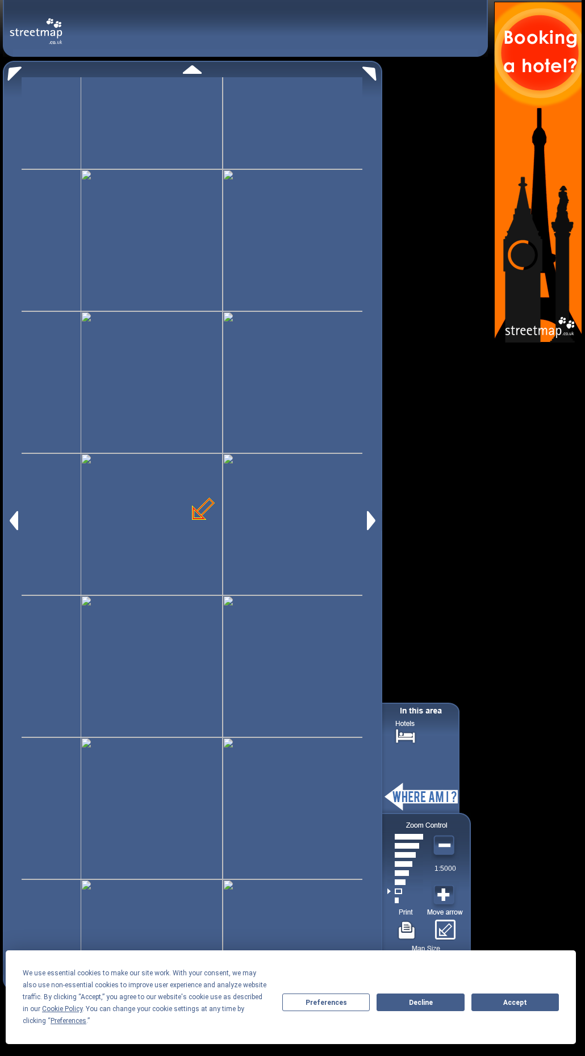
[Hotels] (405, 735)
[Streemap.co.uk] (36, 24)
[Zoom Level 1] (405, 900)
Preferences (326, 1003)
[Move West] (13, 521)
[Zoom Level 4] (405, 873)
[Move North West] (12, 71)
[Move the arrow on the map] (445, 925)
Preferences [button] (68, 1021)
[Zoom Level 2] (405, 891)
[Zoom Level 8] (405, 837)
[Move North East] (372, 71)
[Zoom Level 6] (405, 855)
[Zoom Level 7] (405, 846)
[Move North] (192, 69)
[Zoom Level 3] (405, 882)
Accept (515, 1003)
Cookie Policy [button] (62, 1009)
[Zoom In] (445, 895)
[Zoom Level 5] (405, 864)
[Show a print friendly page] (407, 925)
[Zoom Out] (445, 846)
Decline (421, 1003)
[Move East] (372, 521)
